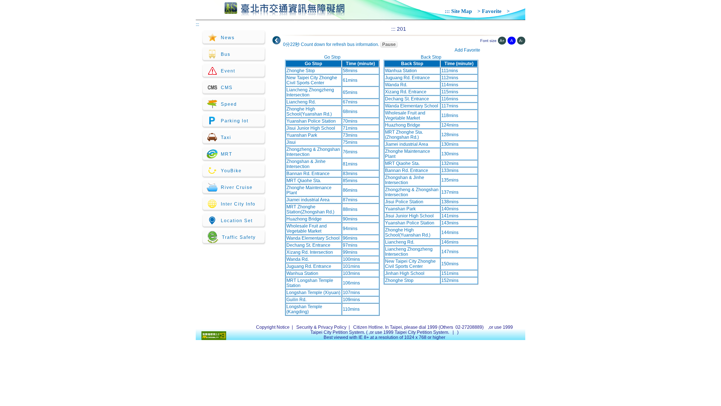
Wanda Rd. (297, 259)
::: (447, 11)
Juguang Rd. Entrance (308, 266)
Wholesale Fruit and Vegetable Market (306, 228)
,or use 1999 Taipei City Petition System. (409, 332)
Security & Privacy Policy (321, 327)
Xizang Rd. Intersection (309, 252)
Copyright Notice (273, 327)
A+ (502, 40)
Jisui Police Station (404, 201)
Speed (229, 104)
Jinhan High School (404, 273)
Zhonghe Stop (300, 70)
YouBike (231, 170)
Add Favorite (467, 50)
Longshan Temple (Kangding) (304, 309)
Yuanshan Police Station (311, 121)
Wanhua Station (302, 273)
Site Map (461, 11)
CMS (227, 87)
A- (521, 40)
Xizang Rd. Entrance (405, 91)
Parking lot (234, 120)
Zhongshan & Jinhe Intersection (306, 164)
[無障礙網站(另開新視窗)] (213, 338)
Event (228, 71)
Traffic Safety (239, 237)
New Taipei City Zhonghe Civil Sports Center (311, 80)
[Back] (276, 40)
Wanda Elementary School (313, 238)
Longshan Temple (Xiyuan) (313, 292)
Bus (225, 54)
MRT (226, 154)
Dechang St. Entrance (308, 245)
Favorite (491, 11)
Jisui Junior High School (310, 128)
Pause (389, 44)
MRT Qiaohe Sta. (303, 180)
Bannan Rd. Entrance (308, 173)
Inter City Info (238, 204)
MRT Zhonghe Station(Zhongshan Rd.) (310, 209)
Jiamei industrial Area (308, 199)
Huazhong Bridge (304, 219)
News (228, 37)
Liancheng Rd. (301, 102)
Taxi (226, 137)
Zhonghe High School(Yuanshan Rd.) (309, 111)
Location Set (237, 220)
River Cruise (237, 187)
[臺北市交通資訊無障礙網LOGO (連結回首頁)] (284, 13)
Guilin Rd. (296, 299)
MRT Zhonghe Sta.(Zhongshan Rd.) (404, 135)
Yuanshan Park (301, 135)
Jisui (291, 142)
